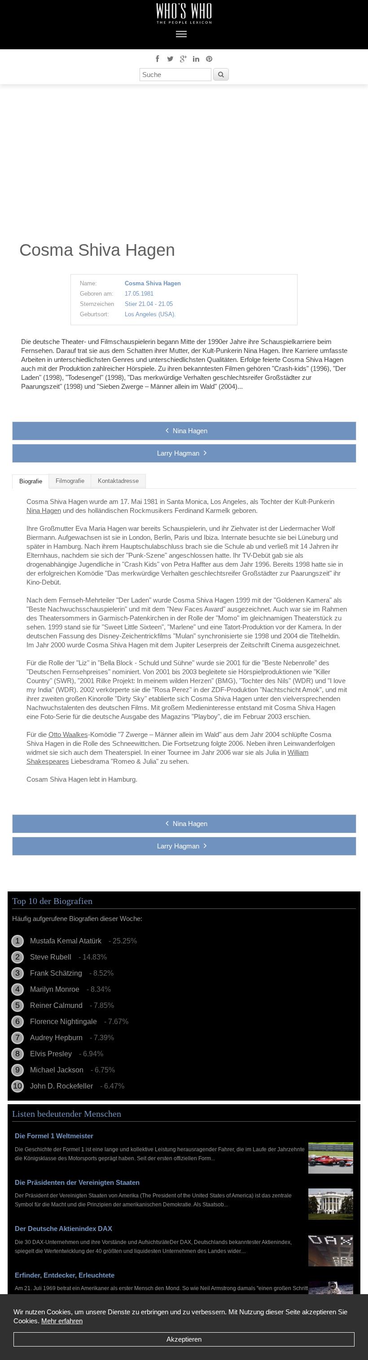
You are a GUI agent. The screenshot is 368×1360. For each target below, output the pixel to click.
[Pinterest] (209, 58)
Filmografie (70, 481)
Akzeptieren (184, 1339)
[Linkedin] (196, 58)
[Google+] (183, 58)
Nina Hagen (190, 431)
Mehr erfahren (62, 1321)
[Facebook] (157, 58)
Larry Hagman (178, 453)
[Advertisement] (184, 165)
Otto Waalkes (68, 734)
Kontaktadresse (118, 481)
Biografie (30, 481)
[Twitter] (170, 58)
